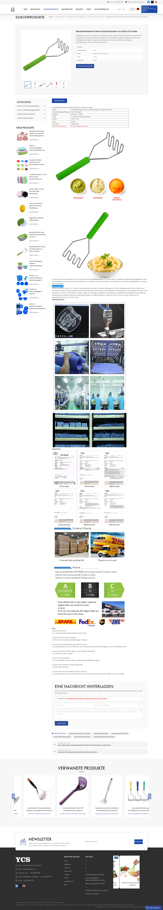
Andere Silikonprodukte (25, 118)
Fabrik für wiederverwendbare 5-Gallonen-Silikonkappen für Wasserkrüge (37, 306)
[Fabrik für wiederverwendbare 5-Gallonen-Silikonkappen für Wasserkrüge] (22, 309)
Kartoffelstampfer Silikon (101, 733)
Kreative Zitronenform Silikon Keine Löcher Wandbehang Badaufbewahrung (36, 206)
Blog (65, 885)
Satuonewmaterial (50, 904)
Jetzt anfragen (84, 66)
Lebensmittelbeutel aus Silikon (94, 874)
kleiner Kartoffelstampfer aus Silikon (79, 733)
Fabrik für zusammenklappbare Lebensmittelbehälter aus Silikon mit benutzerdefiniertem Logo (37, 148)
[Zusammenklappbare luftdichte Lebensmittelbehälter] (22, 266)
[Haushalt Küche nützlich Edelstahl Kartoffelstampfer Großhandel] (98, 790)
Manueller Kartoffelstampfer (82, 737)
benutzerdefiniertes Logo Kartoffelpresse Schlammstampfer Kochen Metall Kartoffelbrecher (132, 809)
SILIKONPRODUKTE (51, 9)
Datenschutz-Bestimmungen (120, 907)
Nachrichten (67, 9)
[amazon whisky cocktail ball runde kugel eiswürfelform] (22, 194)
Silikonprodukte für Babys (26, 114)
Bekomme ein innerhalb (148, 9)
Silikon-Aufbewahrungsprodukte (28, 110)
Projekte (79, 9)
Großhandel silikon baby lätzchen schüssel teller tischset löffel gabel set (36, 134)
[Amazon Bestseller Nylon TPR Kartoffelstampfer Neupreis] (64, 790)
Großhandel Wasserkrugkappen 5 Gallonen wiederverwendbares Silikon (35, 292)
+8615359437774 (28, 880)
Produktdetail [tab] (59, 101)
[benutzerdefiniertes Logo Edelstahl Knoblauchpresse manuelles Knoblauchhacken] (22, 237)
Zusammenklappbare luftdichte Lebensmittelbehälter (35, 264)
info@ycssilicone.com (138, 2)
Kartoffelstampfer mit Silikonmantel (104, 737)
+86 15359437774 (45, 877)
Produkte (67, 868)
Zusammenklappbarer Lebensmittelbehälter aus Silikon (95, 879)
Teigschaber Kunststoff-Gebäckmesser (36, 219)
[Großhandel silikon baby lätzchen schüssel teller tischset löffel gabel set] (22, 136)
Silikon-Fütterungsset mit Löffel (94, 883)
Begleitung (35, 9)
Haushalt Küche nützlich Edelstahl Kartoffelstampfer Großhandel (98, 809)
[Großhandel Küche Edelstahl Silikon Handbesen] (126, 869)
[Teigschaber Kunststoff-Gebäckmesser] (22, 223)
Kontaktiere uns (102, 9)
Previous (13, 796)
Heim (25, 9)
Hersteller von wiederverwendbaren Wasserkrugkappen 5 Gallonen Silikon (35, 278)
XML (109, 907)
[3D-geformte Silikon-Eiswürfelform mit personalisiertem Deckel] (22, 165)
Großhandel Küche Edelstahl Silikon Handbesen (126, 884)
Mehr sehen (34, 140)
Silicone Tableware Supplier (90, 904)
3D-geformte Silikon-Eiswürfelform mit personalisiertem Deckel (36, 162)
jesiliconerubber (39, 904)
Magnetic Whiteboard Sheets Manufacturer (109, 904)
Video (88, 9)
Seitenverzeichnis (100, 907)
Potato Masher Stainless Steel (62, 737)
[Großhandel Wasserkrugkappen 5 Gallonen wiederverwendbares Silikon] (22, 294)
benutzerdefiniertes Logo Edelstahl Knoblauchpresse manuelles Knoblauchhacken (37, 235)
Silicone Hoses (30, 904)
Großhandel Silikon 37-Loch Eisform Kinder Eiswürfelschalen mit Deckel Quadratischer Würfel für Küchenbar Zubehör (37, 177)
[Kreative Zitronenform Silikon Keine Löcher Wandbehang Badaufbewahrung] (22, 208)
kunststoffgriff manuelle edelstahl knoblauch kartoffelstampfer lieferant (31, 809)
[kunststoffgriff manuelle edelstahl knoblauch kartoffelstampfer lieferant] (30, 790)
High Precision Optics (128, 904)
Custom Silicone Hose (67, 904)
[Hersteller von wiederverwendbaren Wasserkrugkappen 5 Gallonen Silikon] (22, 280)
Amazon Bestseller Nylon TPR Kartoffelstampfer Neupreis (64, 809)
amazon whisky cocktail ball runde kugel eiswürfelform (36, 191)
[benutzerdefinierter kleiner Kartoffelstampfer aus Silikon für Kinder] (22, 252)
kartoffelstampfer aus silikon (96, 17)
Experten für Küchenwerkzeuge (76, 17)
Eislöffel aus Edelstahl (92, 894)
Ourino (58, 904)
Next (149, 796)
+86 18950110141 (118, 2)
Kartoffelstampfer (97, 279)
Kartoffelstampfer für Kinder (120, 733)
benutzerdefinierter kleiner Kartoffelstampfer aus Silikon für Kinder (37, 249)
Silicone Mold (77, 904)
